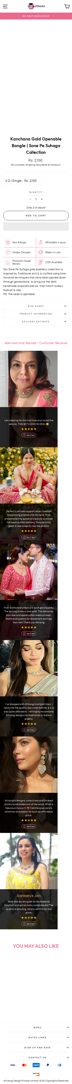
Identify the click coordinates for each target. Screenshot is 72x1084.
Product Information (36, 313)
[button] (36, 226)
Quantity (36, 192)
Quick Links (38, 1037)
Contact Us (38, 1057)
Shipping (30, 164)
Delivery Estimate (36, 321)
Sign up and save (37, 1047)
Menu (37, 1027)
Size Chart (36, 306)
